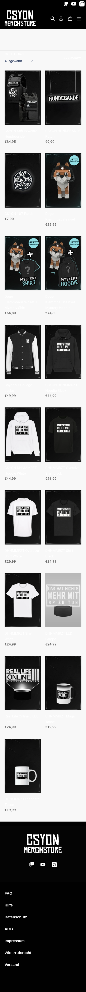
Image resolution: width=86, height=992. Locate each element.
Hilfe (9, 905)
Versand (12, 965)
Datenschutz (16, 917)
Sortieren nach (15, 54)
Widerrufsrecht (18, 953)
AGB (9, 929)
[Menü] (79, 18)
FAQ (8, 893)
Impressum (15, 941)
